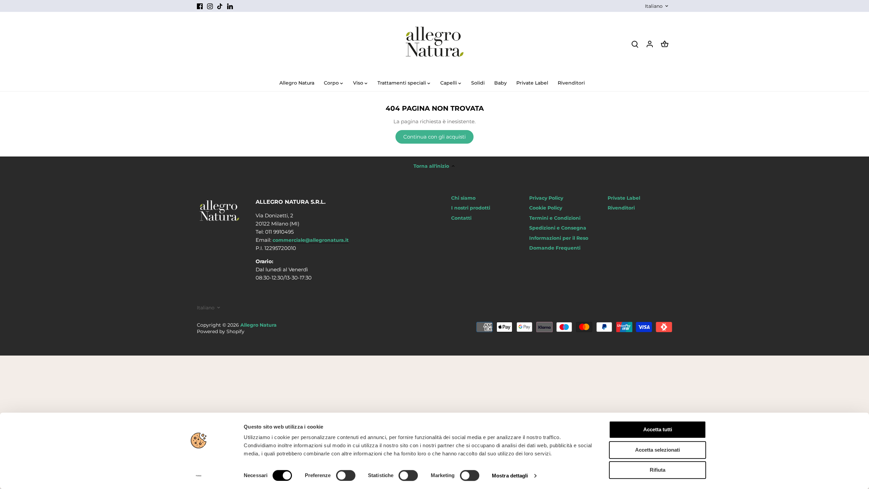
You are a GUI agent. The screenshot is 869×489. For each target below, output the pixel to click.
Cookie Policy (545, 208)
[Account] (649, 43)
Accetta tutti (657, 429)
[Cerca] (634, 43)
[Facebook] (200, 6)
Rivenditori (621, 208)
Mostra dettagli (510, 475)
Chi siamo (463, 198)
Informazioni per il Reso (558, 238)
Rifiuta (657, 470)
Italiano (654, 6)
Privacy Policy (546, 198)
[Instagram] (210, 6)
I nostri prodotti (470, 208)
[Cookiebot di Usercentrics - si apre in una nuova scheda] (198, 476)
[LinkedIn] (230, 6)
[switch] (345, 475)
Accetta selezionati (657, 450)
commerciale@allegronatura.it (311, 240)
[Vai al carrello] (665, 43)
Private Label (624, 198)
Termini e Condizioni (554, 218)
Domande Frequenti (554, 248)
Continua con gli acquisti (434, 136)
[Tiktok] (220, 6)
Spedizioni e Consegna (557, 228)
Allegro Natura (258, 325)
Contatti (461, 218)
